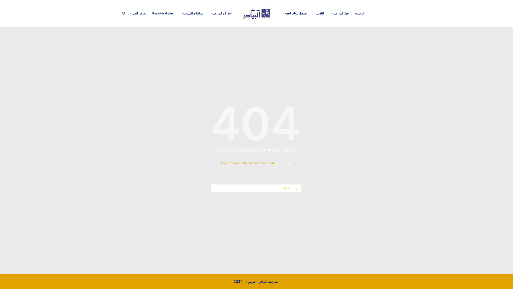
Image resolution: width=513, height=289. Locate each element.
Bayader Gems (163, 13)
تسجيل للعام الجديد (296, 13)
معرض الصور (139, 13)
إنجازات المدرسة (222, 13)
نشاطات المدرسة (193, 13)
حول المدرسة (341, 13)
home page (284, 163)
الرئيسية (359, 13)
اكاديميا (320, 13)
